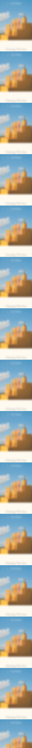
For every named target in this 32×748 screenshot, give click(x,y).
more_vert (29, 746)
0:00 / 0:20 (11, 746)
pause (3, 746)
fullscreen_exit (26, 746)
